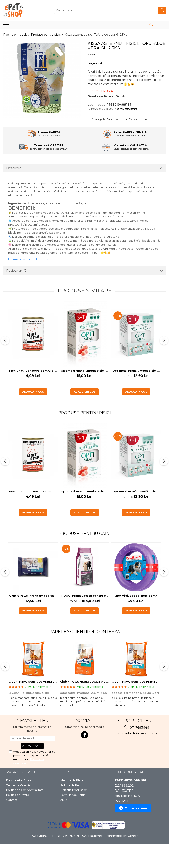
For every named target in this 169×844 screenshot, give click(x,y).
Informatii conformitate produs (28, 259)
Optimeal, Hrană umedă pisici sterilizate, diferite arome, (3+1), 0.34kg (136, 370)
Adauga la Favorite (104, 119)
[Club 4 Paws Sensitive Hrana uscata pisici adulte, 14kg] (33, 659)
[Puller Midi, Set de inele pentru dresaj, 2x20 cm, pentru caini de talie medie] (136, 567)
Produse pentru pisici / (47, 34)
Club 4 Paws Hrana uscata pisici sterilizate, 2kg (96, 682)
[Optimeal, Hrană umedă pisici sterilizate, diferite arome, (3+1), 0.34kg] (136, 334)
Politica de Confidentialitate (25, 790)
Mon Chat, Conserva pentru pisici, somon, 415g (33, 370)
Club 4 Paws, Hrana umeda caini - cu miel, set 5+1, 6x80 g (33, 595)
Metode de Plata (71, 780)
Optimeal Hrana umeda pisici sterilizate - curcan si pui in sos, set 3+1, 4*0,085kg (85, 370)
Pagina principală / (16, 34)
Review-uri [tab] (17, 270)
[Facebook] (84, 734)
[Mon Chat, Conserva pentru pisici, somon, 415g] (33, 334)
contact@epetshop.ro (139, 733)
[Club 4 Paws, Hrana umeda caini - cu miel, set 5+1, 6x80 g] (33, 567)
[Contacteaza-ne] (150, 25)
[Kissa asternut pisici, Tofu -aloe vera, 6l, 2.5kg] (42, 79)
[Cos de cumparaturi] (161, 25)
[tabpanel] (42, 79)
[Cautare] (162, 10)
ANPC (64, 799)
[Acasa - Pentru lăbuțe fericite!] (23, 10)
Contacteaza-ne (136, 808)
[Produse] (6, 26)
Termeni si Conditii (18, 785)
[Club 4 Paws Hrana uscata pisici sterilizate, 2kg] (84, 659)
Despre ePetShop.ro (20, 780)
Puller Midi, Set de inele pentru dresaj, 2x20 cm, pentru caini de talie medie (136, 595)
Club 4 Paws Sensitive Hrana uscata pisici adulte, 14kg (50, 682)
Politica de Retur (71, 785)
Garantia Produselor (73, 790)
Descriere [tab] (13, 168)
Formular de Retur (72, 794)
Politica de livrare (17, 794)
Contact (11, 799)
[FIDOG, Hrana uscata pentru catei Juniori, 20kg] (84, 567)
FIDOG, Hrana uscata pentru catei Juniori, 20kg (85, 595)
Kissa (91, 54)
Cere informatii (139, 119)
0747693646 (139, 727)
